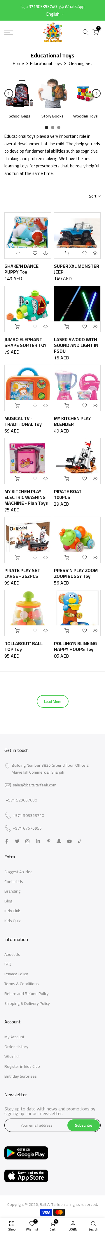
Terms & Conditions (21, 983)
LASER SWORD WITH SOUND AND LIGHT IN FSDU (76, 345)
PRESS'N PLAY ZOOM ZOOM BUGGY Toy (76, 573)
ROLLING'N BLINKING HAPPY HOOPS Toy (75, 646)
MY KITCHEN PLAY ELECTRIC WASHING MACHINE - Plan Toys (26, 497)
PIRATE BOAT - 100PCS (69, 494)
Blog (8, 901)
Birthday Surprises (20, 1076)
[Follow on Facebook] (6, 841)
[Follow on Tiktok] (80, 841)
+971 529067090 (21, 800)
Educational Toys (46, 63)
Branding (12, 891)
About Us (12, 954)
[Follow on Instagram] (27, 841)
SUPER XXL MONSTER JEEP (76, 269)
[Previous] (8, 93)
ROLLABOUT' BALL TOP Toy (23, 646)
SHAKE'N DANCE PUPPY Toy (21, 269)
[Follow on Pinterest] (49, 841)
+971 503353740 (28, 815)
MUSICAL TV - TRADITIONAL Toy (23, 421)
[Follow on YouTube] (69, 841)
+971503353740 (41, 6)
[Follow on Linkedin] (38, 841)
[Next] (96, 93)
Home (18, 63)
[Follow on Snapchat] (59, 841)
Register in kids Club (22, 1066)
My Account (14, 1037)
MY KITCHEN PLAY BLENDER (72, 421)
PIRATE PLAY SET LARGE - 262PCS (22, 573)
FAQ (7, 964)
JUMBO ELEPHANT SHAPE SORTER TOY (25, 342)
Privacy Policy (16, 974)
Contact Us (13, 881)
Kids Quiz (12, 920)
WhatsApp (75, 6)
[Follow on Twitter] (17, 841)
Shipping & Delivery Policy (27, 1003)
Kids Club (12, 911)
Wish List (12, 1056)
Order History (16, 1046)
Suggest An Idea (18, 871)
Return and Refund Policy (26, 993)
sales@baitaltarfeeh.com (34, 785)
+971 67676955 (27, 828)
